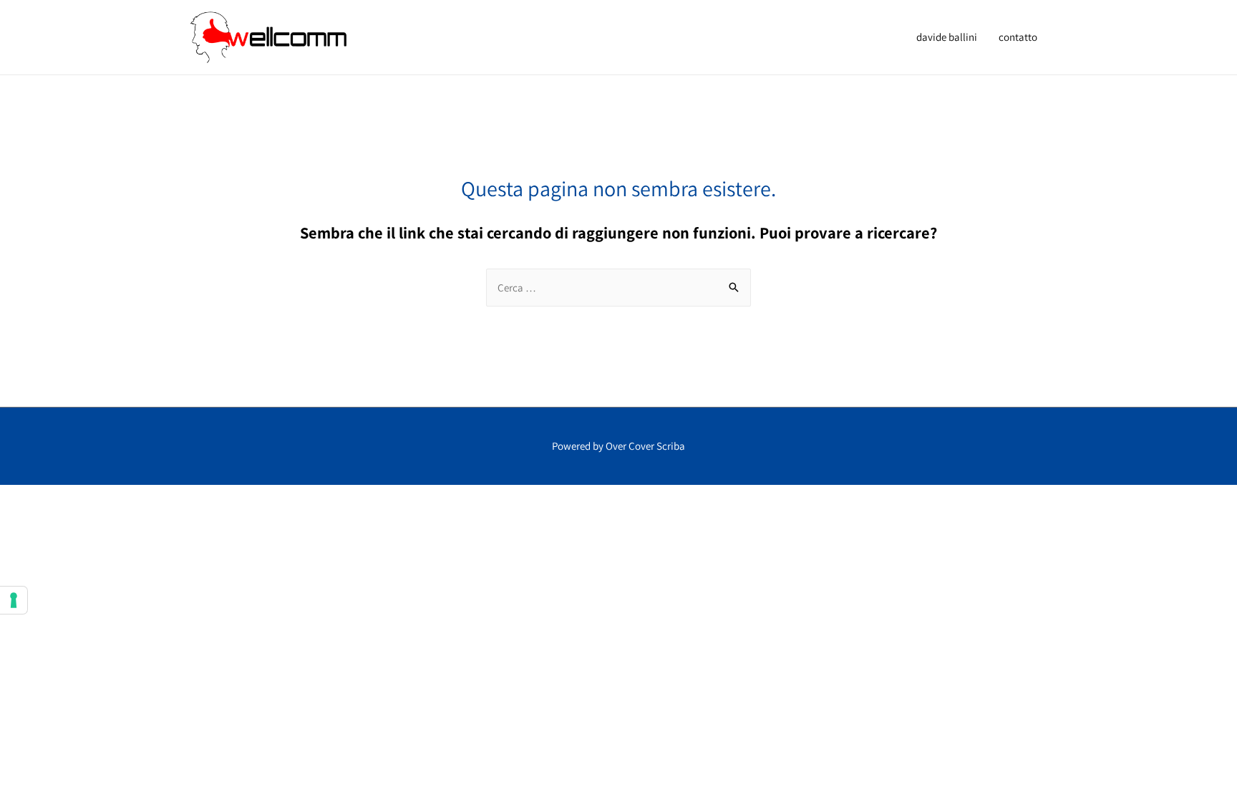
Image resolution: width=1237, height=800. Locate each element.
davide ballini (946, 37)
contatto (1018, 37)
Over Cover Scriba (645, 446)
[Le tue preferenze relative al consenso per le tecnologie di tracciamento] (13, 600)
